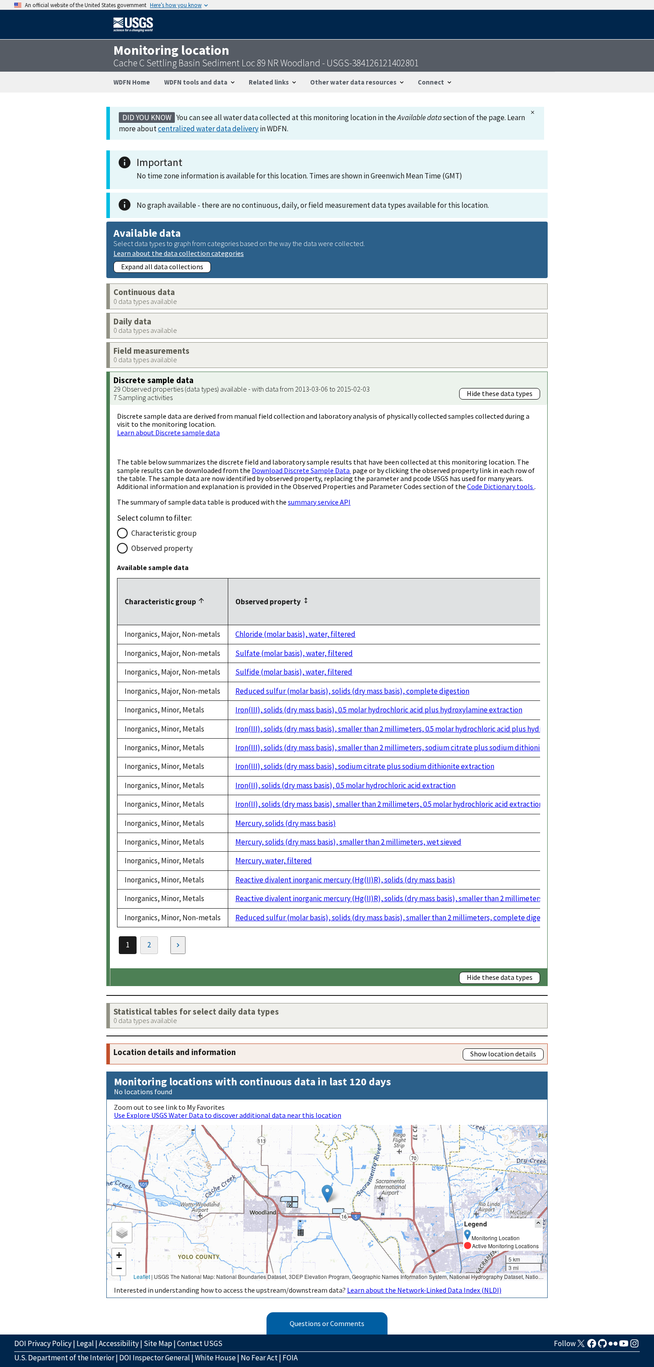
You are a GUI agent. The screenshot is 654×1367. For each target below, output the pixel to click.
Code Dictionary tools (500, 486)
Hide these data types (500, 393)
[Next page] (178, 945)
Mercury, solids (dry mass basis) (285, 823)
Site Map (158, 1343)
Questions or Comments (327, 1323)
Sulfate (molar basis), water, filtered (294, 653)
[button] (327, 1194)
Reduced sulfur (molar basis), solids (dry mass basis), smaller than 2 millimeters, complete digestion (396, 917)
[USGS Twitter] (581, 1346)
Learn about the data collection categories (178, 253)
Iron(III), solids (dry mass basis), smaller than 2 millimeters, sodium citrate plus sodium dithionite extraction (408, 747)
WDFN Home (131, 82)
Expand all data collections (162, 266)
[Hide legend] (538, 1223)
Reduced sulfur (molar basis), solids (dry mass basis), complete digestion (352, 691)
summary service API (319, 501)
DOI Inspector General (154, 1358)
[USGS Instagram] (634, 1346)
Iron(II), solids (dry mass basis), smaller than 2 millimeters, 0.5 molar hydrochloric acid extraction (389, 804)
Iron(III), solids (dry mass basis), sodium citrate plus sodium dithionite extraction (364, 766)
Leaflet (141, 1276)
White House (215, 1358)
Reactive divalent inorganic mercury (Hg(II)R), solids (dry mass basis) (345, 880)
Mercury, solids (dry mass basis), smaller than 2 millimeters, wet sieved (348, 842)
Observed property (162, 548)
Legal (85, 1343)
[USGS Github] (602, 1346)
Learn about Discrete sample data (168, 432)
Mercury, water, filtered (273, 860)
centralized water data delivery (208, 128)
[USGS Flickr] (613, 1346)
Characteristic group (164, 533)
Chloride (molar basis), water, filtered (295, 634)
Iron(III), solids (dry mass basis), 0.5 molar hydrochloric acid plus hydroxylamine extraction (378, 710)
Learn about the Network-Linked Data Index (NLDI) (424, 1290)
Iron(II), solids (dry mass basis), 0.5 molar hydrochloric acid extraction (345, 785)
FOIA (290, 1358)
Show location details (503, 1053)
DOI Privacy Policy (43, 1343)
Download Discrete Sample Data (301, 470)
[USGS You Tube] (623, 1346)
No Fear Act (259, 1358)
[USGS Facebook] (591, 1346)
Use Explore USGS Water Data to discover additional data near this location (227, 1115)
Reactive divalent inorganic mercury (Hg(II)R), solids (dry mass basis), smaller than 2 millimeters (388, 898)
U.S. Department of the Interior (64, 1358)
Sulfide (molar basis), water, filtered (293, 672)
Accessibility (119, 1343)
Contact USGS (199, 1343)
